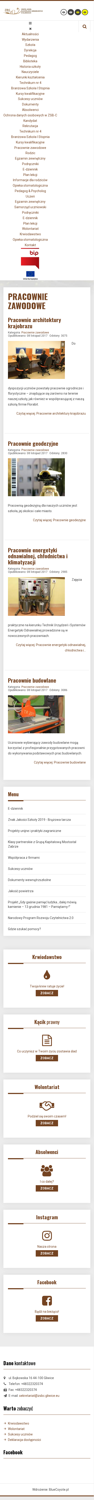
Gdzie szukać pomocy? (24, 929)
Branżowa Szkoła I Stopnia (30, 88)
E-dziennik (30, 169)
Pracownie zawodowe (30, 148)
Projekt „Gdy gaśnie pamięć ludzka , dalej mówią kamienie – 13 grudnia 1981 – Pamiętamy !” (42, 904)
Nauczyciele (30, 72)
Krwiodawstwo (30, 234)
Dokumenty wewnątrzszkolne (29, 880)
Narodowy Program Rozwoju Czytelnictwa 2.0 (41, 918)
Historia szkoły (30, 66)
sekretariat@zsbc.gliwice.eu (39, 1395)
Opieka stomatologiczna (30, 185)
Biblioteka (30, 61)
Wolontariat (30, 228)
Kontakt (30, 245)
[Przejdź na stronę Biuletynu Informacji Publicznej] (30, 258)
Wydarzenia (30, 39)
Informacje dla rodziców (30, 180)
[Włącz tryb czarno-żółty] (78, 12)
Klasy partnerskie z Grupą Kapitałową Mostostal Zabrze (42, 844)
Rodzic (30, 153)
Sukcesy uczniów (30, 99)
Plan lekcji (30, 175)
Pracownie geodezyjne (33, 443)
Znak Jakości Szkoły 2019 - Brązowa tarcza (39, 819)
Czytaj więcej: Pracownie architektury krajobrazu (51, 413)
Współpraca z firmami (24, 857)
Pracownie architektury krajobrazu (34, 323)
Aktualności (30, 34)
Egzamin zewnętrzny (30, 158)
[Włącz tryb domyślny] (64, 12)
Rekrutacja (30, 126)
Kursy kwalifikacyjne (30, 93)
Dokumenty (30, 104)
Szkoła (30, 45)
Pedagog (30, 56)
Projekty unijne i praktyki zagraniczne (34, 831)
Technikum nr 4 (30, 83)
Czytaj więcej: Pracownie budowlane (60, 762)
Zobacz (46, 993)
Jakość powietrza (20, 891)
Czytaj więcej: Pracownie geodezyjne (59, 520)
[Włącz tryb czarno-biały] (71, 12)
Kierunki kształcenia (30, 77)
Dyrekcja (30, 50)
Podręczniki (30, 164)
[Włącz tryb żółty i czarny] (85, 12)
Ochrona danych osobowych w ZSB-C (30, 115)
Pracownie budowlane (32, 680)
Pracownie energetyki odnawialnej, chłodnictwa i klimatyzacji (38, 556)
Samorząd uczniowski (30, 207)
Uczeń (30, 196)
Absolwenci (30, 110)
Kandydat (30, 121)
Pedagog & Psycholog (30, 191)
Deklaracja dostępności (24, 1440)
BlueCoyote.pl (59, 1489)
